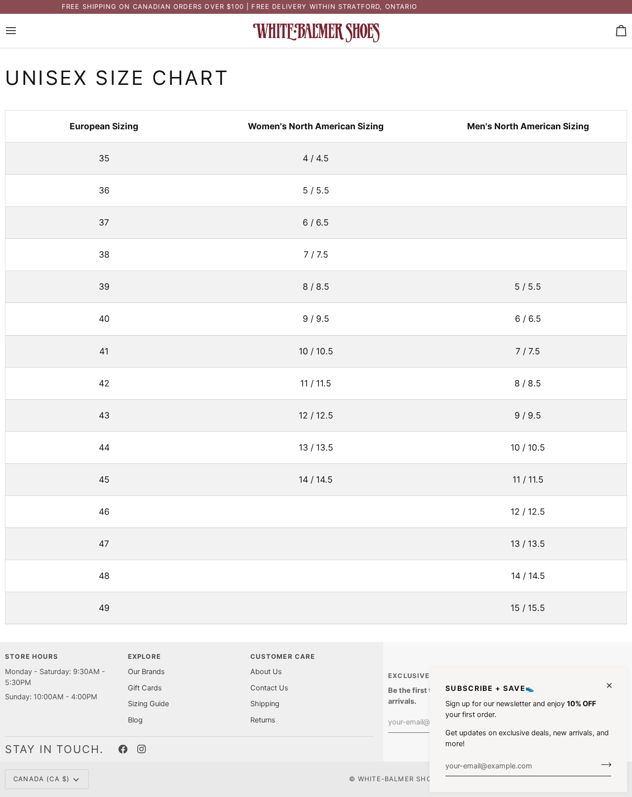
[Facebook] (122, 749)
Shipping (264, 703)
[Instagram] (141, 749)
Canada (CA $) (41, 779)
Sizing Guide (148, 703)
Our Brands (146, 671)
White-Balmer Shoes (399, 779)
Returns (263, 720)
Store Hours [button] (31, 656)
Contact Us (269, 687)
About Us (266, 671)
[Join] (603, 764)
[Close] (613, 685)
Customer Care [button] (282, 656)
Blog (135, 720)
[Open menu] (20, 31)
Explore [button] (144, 656)
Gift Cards (145, 687)
